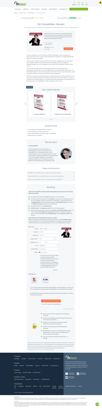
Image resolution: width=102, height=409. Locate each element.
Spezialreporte (63, 9)
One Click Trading (27, 372)
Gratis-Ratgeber (29, 365)
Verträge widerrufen (60, 387)
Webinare (22, 365)
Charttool (37, 365)
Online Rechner (44, 365)
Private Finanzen (35, 9)
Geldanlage (18, 9)
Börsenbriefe (28, 379)
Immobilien (26, 9)
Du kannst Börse (36, 372)
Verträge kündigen (54, 387)
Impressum (21, 386)
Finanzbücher (36, 379)
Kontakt (16, 365)
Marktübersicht (53, 9)
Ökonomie (44, 9)
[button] (100, 2)
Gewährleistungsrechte (70, 386)
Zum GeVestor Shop (18, 379)
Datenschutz (28, 386)
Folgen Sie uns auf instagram (83, 374)
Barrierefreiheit (46, 386)
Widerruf (35, 386)
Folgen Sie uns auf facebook (71, 374)
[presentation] (25, 104)
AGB (40, 386)
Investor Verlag (17, 372)
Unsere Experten (54, 365)
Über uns (15, 387)
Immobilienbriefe (30, 12)
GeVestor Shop (22, 12)
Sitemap (80, 386)
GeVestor (16, 12)
